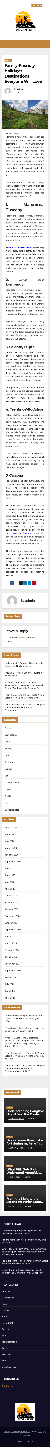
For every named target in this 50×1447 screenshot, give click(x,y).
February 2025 (12, 902)
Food (7, 741)
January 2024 (12, 957)
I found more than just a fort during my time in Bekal (24, 1143)
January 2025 (11, 909)
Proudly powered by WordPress (17, 1432)
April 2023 (10, 997)
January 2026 (12, 854)
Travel (8, 789)
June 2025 (10, 875)
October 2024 (11, 923)
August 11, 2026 (16, 1119)
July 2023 (9, 984)
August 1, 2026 (16, 1148)
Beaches (9, 728)
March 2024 (11, 943)
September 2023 (13, 970)
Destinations (11, 735)
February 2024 (12, 950)
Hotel (7, 755)
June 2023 (10, 991)
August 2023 (11, 977)
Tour (7, 775)
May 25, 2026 (15, 1206)
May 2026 (10, 841)
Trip (7, 803)
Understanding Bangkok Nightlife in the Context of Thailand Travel (25, 1114)
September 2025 (13, 861)
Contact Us (28, 1441)
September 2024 (13, 929)
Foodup (41, 1432)
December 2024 (13, 916)
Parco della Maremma (21, 247)
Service (8, 769)
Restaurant (10, 762)
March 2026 (11, 848)
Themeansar (25, 1435)
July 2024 (10, 936)
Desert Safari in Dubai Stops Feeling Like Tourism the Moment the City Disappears (25, 707)
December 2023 (13, 963)
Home (19, 1441)
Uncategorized (12, 810)
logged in (21, 637)
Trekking (9, 796)
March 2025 (11, 895)
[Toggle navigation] (27, 44)
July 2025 (9, 868)
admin (20, 89)
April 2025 (10, 889)
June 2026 (10, 834)
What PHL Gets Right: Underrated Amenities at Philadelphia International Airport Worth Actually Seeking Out (24, 685)
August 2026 (11, 827)
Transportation (12, 782)
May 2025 (9, 882)
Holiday (8, 60)
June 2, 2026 (14, 1177)
